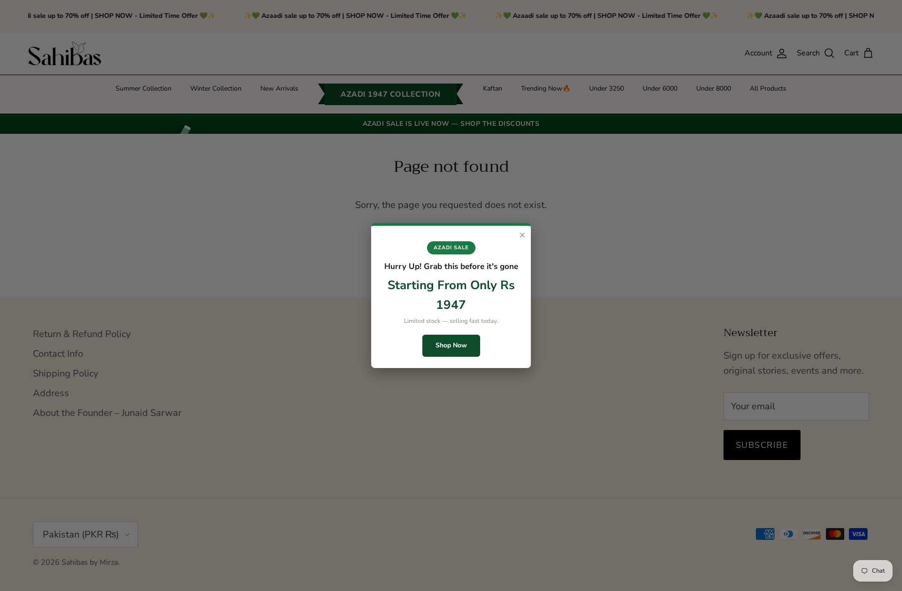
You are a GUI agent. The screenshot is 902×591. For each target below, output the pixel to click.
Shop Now (451, 345)
